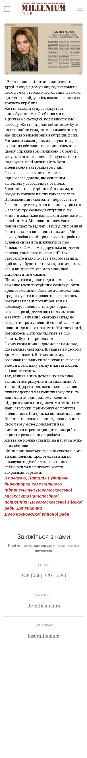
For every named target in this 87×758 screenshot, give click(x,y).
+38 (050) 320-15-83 (43, 575)
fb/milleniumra (43, 606)
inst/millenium (44, 636)
